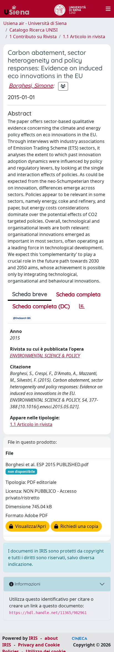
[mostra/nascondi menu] (108, 9)
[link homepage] (18, 8)
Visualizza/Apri (29, 526)
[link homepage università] (70, 8)
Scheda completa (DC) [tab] (41, 306)
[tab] (81, 306)
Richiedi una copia (78, 526)
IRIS (33, 638)
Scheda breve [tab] (29, 294)
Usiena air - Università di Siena (35, 23)
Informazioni (27, 584)
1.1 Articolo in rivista (84, 37)
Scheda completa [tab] (78, 294)
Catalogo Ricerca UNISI (33, 30)
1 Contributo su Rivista (33, 37)
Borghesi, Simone (31, 85)
